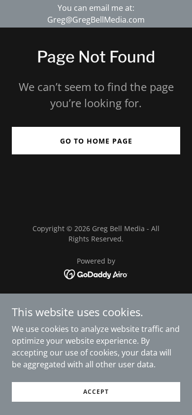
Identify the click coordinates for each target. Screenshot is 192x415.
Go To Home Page (96, 141)
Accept (96, 391)
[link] (96, 273)
